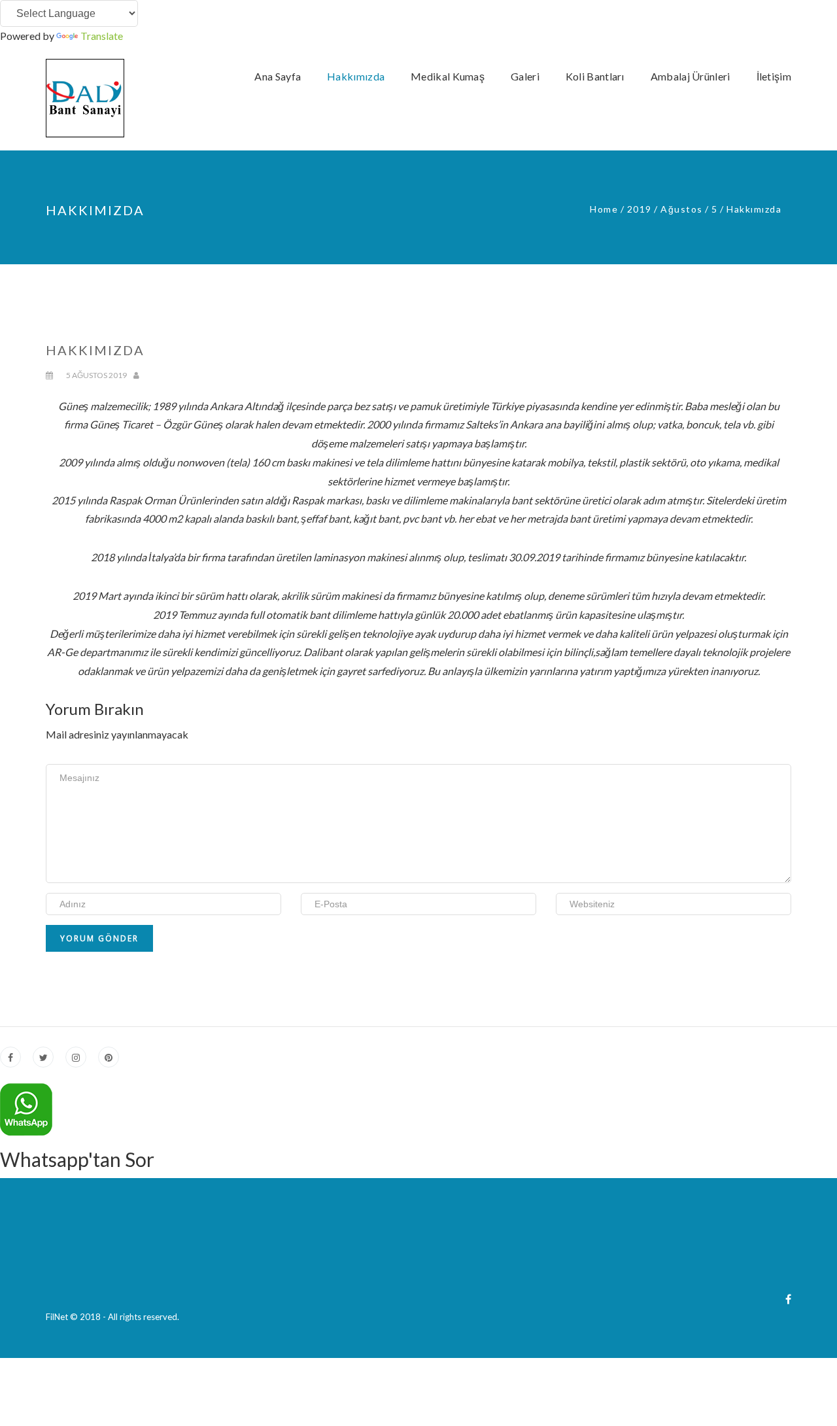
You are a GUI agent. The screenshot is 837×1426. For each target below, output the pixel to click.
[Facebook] (788, 1299)
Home (604, 209)
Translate (101, 35)
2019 (639, 209)
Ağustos (681, 209)
